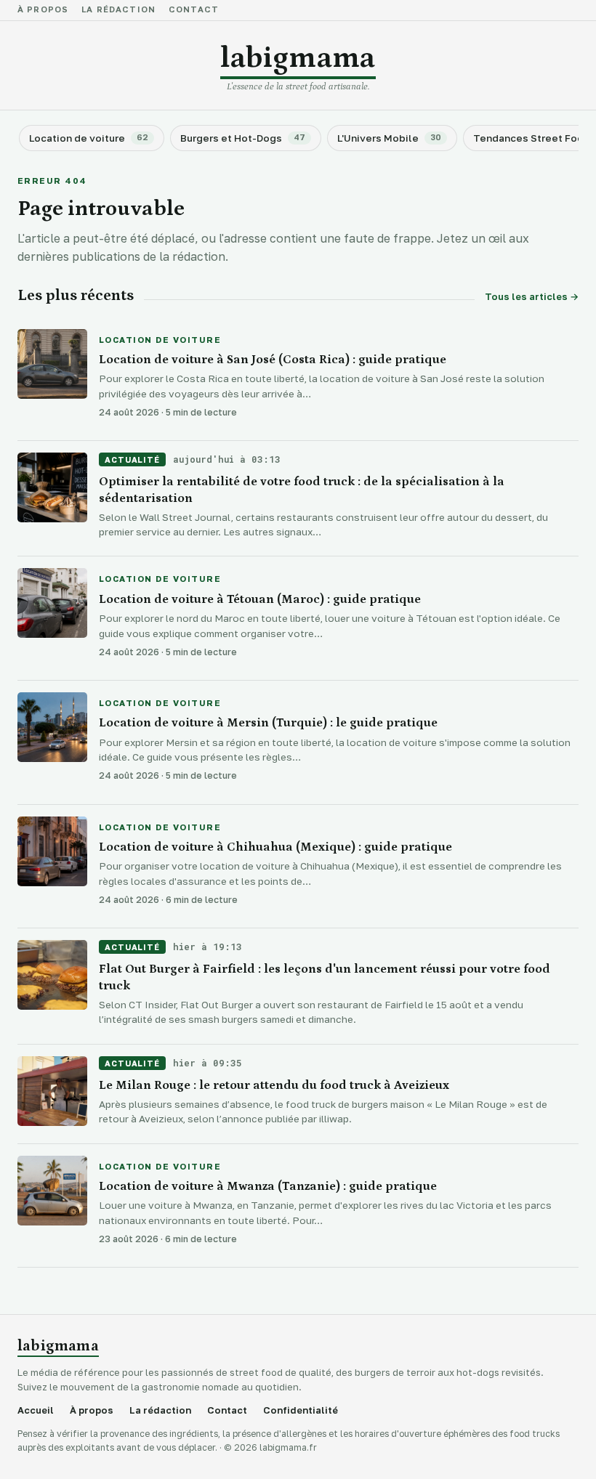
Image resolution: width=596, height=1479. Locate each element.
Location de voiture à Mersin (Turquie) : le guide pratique (268, 723)
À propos (42, 10)
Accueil (35, 1410)
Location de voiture (160, 340)
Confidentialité (300, 1410)
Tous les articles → (532, 296)
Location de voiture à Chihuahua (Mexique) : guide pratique (275, 847)
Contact (194, 10)
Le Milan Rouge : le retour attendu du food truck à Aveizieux (274, 1085)
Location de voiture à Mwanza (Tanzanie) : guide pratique (268, 1186)
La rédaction (118, 10)
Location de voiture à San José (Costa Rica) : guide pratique (272, 359)
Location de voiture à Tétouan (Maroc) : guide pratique (260, 599)
